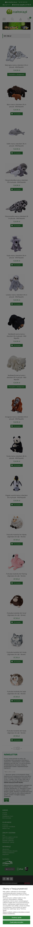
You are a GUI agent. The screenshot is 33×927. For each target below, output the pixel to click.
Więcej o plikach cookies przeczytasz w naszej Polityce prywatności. (16, 912)
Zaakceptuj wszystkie (16, 922)
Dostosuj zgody (16, 917)
